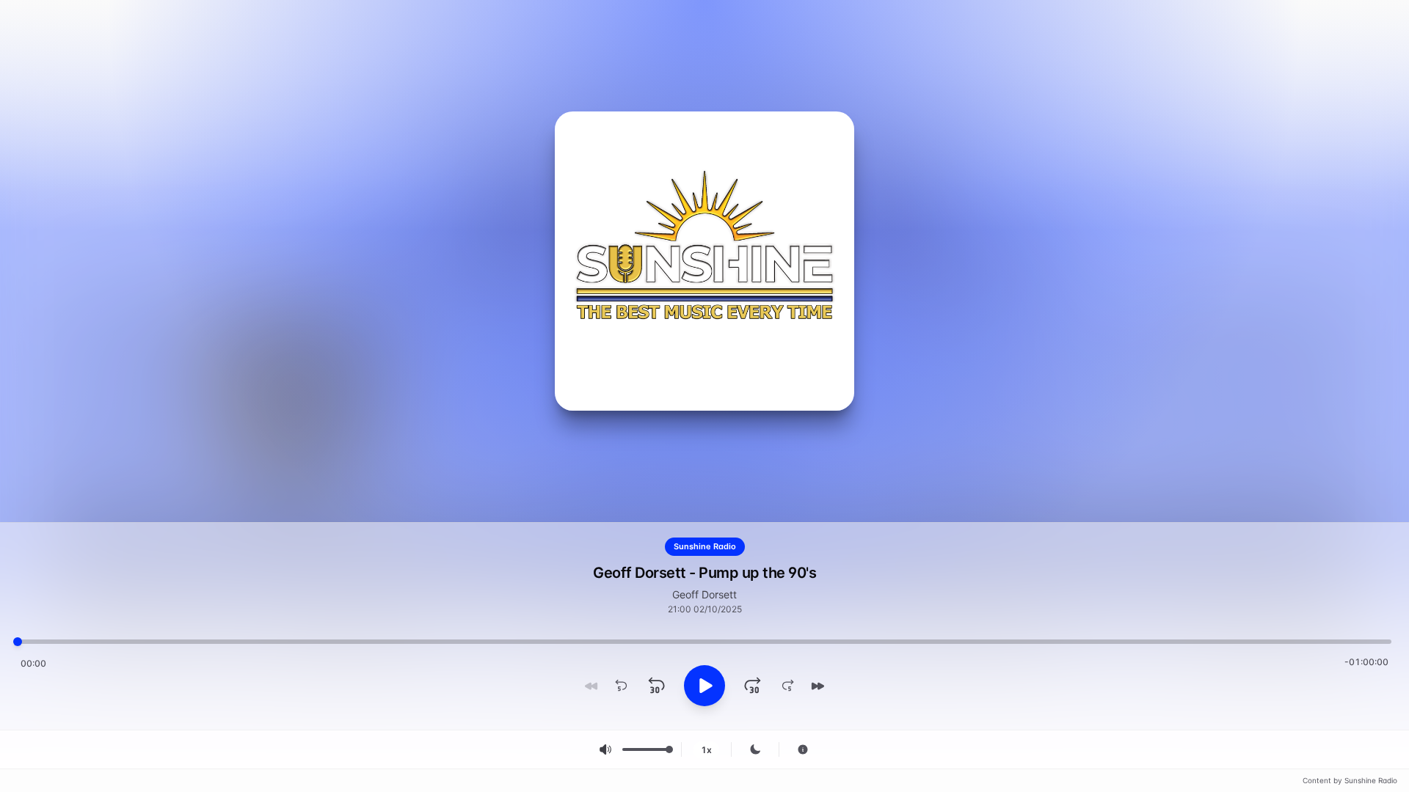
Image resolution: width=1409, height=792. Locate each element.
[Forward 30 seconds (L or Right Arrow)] (753, 686)
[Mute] (605, 749)
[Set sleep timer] (755, 749)
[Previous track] (591, 685)
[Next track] (817, 685)
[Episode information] (803, 749)
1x (706, 749)
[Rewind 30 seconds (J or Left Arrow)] (656, 686)
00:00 (33, 663)
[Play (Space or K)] (704, 685)
